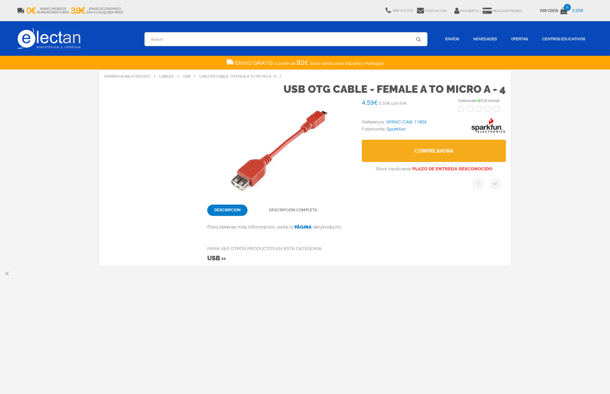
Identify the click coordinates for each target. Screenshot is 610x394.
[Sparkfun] (488, 133)
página (303, 227)
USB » (216, 258)
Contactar (435, 11)
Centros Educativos (563, 39)
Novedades (485, 39)
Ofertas (519, 39)
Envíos (452, 39)
